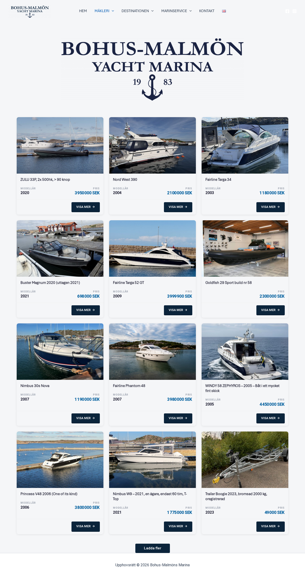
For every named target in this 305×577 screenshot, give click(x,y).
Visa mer (83, 207)
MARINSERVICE (174, 11)
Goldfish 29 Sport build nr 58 (228, 282)
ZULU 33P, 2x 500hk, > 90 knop (45, 179)
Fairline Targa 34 (218, 179)
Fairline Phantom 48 (129, 385)
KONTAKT (206, 11)
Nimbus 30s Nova (34, 385)
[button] (111, 10)
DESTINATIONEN (135, 11)
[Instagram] (294, 11)
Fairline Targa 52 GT (128, 282)
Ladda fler (152, 548)
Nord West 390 (125, 179)
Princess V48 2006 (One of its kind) (48, 494)
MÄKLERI (102, 11)
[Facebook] (287, 11)
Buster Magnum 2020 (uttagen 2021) (50, 282)
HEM (83, 11)
